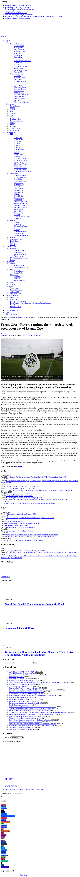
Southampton (18, 209)
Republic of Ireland (16, 121)
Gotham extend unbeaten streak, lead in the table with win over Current (32, 707)
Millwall (17, 194)
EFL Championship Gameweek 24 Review (20, 494)
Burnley (17, 145)
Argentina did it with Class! (19, 628)
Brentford (17, 141)
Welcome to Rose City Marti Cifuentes (17, 18)
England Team (15, 106)
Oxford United (19, 198)
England (29, 335)
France (12, 108)
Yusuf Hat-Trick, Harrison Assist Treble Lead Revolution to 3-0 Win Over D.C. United (33, 16)
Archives (8, 737)
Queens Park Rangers (21, 203)
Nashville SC (18, 63)
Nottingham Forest (20, 160)
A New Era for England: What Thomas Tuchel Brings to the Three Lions (30, 518)
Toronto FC (18, 72)
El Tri (12, 124)
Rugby (12, 269)
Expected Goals (15, 307)
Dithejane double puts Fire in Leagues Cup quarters (26, 716)
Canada (12, 123)
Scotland (13, 113)
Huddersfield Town (20, 226)
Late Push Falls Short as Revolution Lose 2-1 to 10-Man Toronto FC (31, 695)
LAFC (16, 83)
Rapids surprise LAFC (12, 11)
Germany (13, 109)
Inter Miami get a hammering (18, 697)
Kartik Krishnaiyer (16, 290)
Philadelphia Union (20, 70)
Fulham (16, 153)
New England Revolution (22, 61)
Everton (17, 151)
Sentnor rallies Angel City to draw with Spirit (24, 688)
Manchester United (20, 164)
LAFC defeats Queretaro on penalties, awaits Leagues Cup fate (30, 720)
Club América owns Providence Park (21, 727)
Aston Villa (18, 138)
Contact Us (14, 297)
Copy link (23, 875)
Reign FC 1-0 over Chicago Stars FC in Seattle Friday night (29, 710)
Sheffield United (19, 205)
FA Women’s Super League (19, 258)
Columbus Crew (19, 51)
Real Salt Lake (19, 91)
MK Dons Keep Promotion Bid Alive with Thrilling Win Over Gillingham (30, 503)
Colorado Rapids (20, 78)
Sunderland (18, 166)
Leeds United (18, 155)
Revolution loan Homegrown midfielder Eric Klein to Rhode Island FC (32, 714)
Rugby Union (18, 273)
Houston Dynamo (20, 81)
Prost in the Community (18, 301)
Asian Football (15, 130)
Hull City (17, 186)
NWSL (12, 260)
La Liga (12, 243)
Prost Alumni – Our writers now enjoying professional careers (30, 303)
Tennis (12, 284)
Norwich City (18, 196)
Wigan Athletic (19, 233)
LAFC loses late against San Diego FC (22, 699)
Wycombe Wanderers (21, 235)
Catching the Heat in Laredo (14, 521)
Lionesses (17, 252)
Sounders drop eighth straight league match (19, 15)
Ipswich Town (19, 188)
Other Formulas (19, 280)
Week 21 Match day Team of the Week (18, 7)
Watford (17, 215)
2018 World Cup (11, 314)
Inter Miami (18, 57)
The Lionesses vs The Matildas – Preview (19, 531)
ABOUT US (9, 779)
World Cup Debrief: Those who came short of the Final (34, 604)
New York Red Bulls (21, 66)
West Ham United (20, 170)
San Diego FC (19, 93)
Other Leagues (11, 132)
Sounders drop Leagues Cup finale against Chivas (25, 722)
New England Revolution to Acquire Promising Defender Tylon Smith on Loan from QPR (36, 477)
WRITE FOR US (11, 786)
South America (15, 128)
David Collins (7, 335)
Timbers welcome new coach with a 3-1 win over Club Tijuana (30, 709)
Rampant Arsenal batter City (18, 701)
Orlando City (18, 68)
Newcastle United (20, 158)
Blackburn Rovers (20, 175)
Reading (17, 230)
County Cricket (19, 265)
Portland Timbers (20, 89)
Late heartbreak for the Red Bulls (16, 13)
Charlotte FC (18, 53)
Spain (12, 115)
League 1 (13, 220)
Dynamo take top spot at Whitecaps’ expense (19, 9)
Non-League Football (17, 239)
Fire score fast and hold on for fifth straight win (24, 694)
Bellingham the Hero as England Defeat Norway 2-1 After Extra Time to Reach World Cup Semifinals (39, 653)
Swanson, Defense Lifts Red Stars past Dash (20, 527)
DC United (18, 55)
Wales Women (19, 256)
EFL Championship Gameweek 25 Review (20, 488)
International (10, 104)
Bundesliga (14, 241)
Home (8, 40)
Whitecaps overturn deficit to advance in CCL (21, 514)
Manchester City (19, 162)
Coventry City (19, 185)
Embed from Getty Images (8, 338)
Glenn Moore (14, 288)
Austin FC (17, 76)
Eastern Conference (16, 44)
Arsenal (16, 136)
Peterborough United (21, 228)
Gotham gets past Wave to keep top (20, 729)
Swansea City (18, 213)
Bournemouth (18, 140)
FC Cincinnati (19, 49)
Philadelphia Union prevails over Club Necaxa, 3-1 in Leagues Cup (31, 725)
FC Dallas (17, 79)
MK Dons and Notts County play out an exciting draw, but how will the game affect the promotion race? (40, 490)
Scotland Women (20, 254)
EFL (24, 335)
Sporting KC (18, 100)
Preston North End (20, 201)
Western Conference (17, 74)
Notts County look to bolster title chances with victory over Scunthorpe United (32, 535)
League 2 (13, 237)
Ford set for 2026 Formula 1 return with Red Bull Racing (24, 540)
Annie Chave (14, 292)
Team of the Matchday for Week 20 (20, 686)
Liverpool (17, 156)
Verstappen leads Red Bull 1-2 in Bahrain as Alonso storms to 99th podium (30, 536)
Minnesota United (20, 87)
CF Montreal (18, 59)
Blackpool (17, 224)
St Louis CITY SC (20, 96)
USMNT (13, 126)
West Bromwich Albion (22, 217)
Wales (12, 117)
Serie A (12, 245)
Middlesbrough (19, 192)
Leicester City (19, 190)
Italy (11, 111)
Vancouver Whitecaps (21, 102)
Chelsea (17, 147)
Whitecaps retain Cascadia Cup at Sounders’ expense (26, 692)
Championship (15, 173)
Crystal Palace (19, 149)
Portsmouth (18, 200)
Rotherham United (20, 232)
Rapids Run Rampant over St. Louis (17, 525)
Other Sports (10, 262)
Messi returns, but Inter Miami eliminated (22, 718)
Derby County (19, 183)
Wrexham (17, 218)
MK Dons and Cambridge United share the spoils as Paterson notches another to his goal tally (37, 499)
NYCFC (17, 64)
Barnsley (17, 222)
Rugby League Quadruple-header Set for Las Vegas (22, 523)
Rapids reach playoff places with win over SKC (25, 703)
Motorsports (14, 275)
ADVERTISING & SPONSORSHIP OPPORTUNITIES (24, 790)
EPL (11, 134)
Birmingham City (20, 177)
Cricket (12, 263)
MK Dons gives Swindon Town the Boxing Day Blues (24, 498)
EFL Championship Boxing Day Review (19, 496)
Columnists (9, 286)
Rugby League (19, 271)
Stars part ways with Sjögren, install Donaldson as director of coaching (32, 724)
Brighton (17, 143)
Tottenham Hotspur (20, 168)
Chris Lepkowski (16, 293)
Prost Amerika (15, 305)
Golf (11, 282)
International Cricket (21, 267)
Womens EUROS (20, 250)
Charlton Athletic (20, 181)
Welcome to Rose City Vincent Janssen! (18, 5)
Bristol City (18, 179)
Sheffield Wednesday (21, 207)
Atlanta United (19, 46)
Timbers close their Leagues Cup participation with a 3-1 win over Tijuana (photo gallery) (38, 712)
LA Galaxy (18, 85)
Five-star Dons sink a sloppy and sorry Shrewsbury (22, 486)
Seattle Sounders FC (21, 98)
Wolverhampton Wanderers (23, 171)
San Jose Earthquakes (21, 94)
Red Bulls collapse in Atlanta (18, 705)
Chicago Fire (18, 48)
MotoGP (17, 278)
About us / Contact (12, 295)
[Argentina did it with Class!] (16, 622)
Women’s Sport (11, 247)
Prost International (12, 310)
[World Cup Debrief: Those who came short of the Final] (16, 598)
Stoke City (17, 211)
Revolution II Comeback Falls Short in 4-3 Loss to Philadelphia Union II (33, 690)
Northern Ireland (15, 119)
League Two (37, 335)
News (8, 312)
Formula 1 (17, 277)
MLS (7, 42)
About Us (13, 299)
